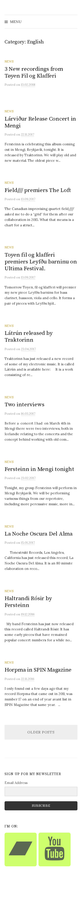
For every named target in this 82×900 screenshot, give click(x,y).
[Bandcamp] (21, 849)
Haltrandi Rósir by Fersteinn (28, 602)
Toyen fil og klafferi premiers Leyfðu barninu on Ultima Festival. (41, 261)
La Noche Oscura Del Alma (39, 533)
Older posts (41, 732)
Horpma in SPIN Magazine (38, 669)
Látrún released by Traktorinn (28, 337)
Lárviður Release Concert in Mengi (40, 122)
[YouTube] (54, 849)
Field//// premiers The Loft (38, 190)
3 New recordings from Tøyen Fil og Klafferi (34, 72)
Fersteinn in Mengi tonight (39, 469)
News (9, 61)
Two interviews (24, 404)
